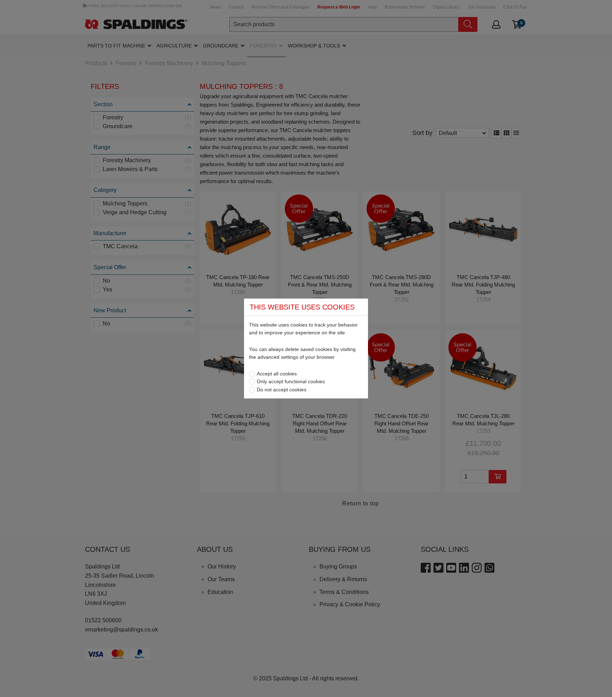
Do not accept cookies (281, 389)
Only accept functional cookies (291, 381)
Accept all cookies (277, 373)
